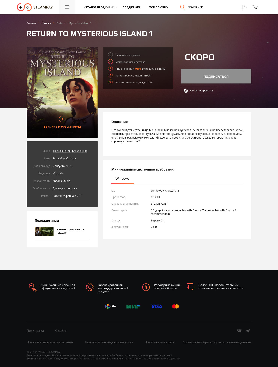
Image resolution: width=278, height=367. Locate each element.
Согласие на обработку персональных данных (217, 342)
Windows (123, 178)
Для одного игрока (65, 188)
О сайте (61, 331)
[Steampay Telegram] (248, 330)
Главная (31, 23)
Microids (58, 173)
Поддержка (132, 7)
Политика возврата (159, 342)
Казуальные (79, 151)
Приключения (62, 151)
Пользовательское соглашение (50, 342)
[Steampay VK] (239, 330)
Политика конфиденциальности (109, 342)
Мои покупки (159, 7)
